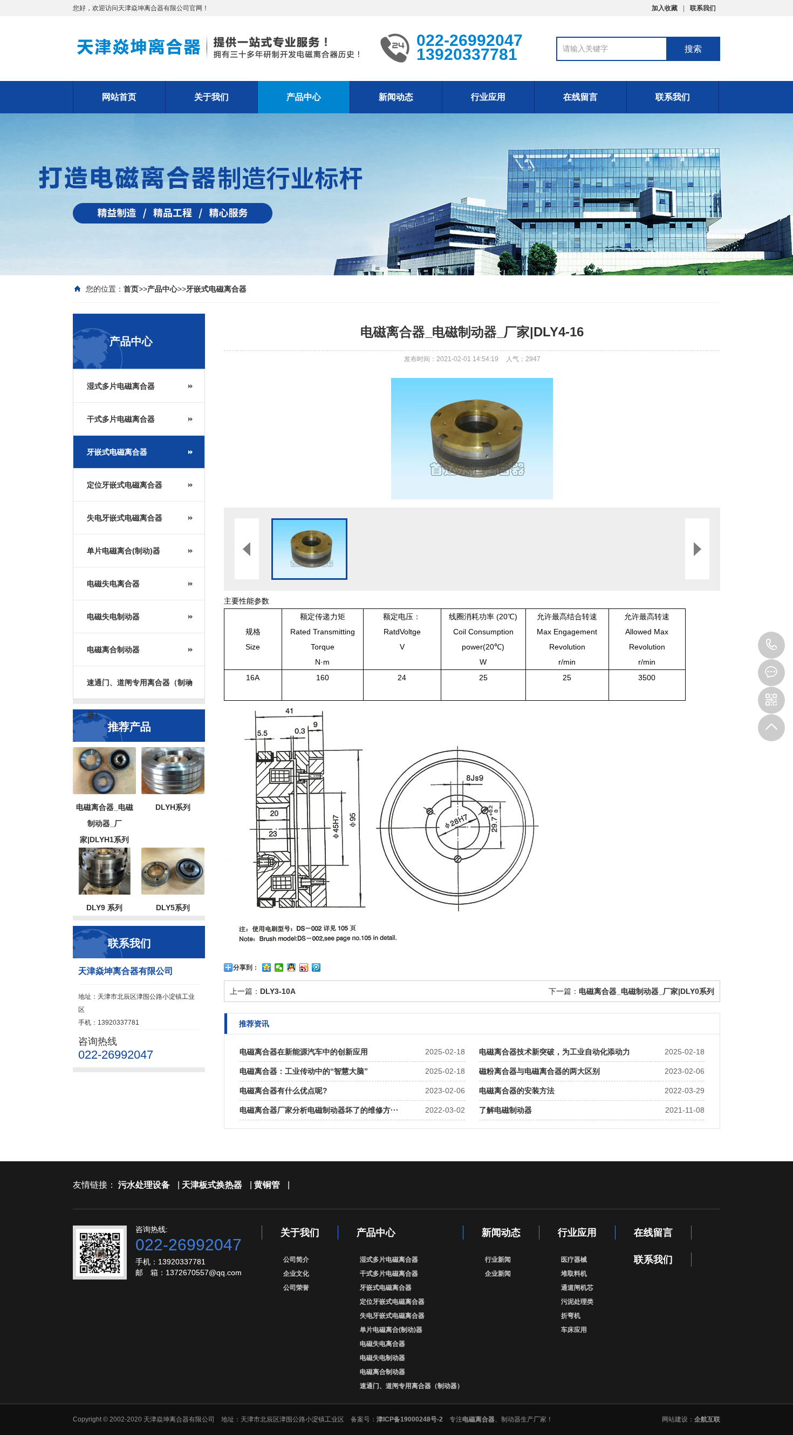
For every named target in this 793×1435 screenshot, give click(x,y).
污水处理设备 (144, 1184)
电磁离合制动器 (113, 649)
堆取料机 (574, 1273)
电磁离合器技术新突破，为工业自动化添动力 (554, 1051)
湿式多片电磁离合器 (121, 386)
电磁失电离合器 (113, 583)
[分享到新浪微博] (304, 967)
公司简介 (296, 1259)
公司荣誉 (296, 1287)
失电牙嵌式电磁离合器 (124, 517)
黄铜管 (267, 1184)
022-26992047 (771, 645)
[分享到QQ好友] (291, 967)
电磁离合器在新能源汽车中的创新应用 (304, 1051)
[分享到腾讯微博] (316, 967)
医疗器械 (574, 1259)
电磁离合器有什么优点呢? (283, 1090)
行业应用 (488, 96)
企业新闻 (498, 1273)
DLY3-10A (278, 991)
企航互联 (707, 1419)
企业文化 (296, 1273)
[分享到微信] (279, 967)
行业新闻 (498, 1259)
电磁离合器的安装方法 (517, 1090)
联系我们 (703, 8)
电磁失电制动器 (113, 616)
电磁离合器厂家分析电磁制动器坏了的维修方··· (319, 1110)
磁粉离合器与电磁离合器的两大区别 (539, 1071)
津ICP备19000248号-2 (410, 1419)
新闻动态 (396, 96)
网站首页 (119, 96)
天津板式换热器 (212, 1184)
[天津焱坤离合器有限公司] (218, 47)
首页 (131, 289)
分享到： (246, 967)
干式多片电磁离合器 (121, 419)
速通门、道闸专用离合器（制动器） (140, 688)
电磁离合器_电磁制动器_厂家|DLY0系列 (646, 991)
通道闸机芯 (577, 1287)
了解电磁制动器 (505, 1110)
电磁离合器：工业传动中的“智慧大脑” (304, 1071)
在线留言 (580, 96)
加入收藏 (665, 8)
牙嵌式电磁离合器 (216, 289)
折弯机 (570, 1315)
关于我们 (211, 96)
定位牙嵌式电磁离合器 (124, 484)
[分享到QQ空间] (266, 967)
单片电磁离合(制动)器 (123, 550)
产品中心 (303, 96)
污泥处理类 (577, 1301)
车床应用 (574, 1330)
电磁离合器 (478, 1419)
